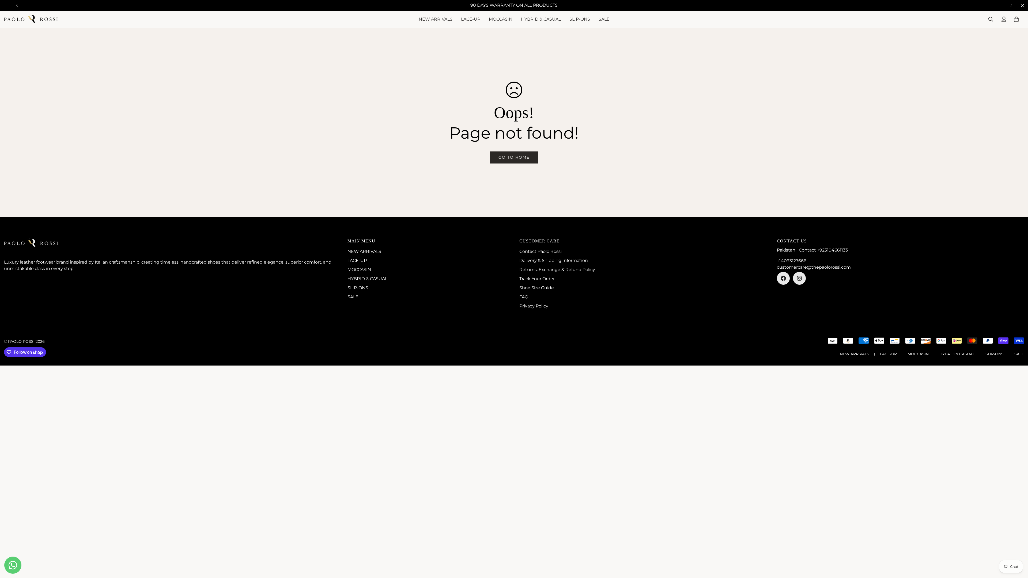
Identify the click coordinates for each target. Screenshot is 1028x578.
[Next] (1011, 5)
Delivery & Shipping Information (553, 260)
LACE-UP (470, 19)
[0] (1016, 19)
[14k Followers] (799, 278)
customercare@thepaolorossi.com (814, 267)
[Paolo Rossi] (31, 19)
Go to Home (514, 157)
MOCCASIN (500, 19)
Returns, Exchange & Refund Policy (557, 269)
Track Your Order (537, 278)
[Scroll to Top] (1017, 549)
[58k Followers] (783, 278)
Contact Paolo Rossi (540, 251)
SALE (604, 19)
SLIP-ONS (579, 19)
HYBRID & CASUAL (541, 19)
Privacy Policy (533, 306)
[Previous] (17, 5)
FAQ (523, 296)
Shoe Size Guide (536, 287)
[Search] (991, 19)
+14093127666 (791, 260)
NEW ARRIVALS (435, 19)
